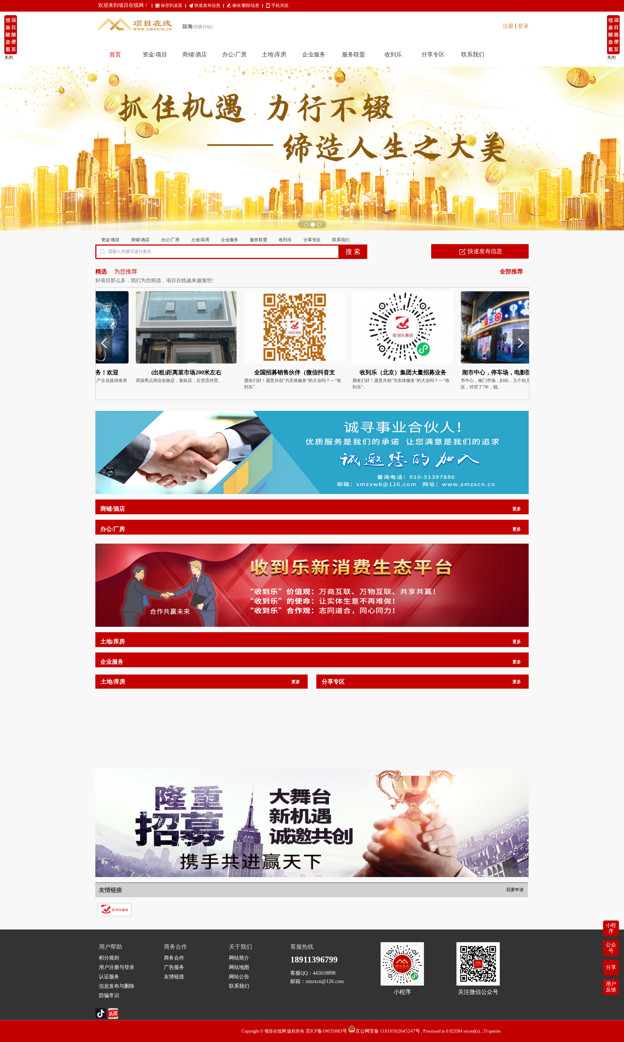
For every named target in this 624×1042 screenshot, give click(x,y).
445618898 (324, 973)
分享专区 (312, 239)
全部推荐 (511, 271)
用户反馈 (611, 986)
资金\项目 (110, 239)
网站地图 (239, 967)
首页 (115, 54)
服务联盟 (258, 239)
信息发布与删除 (116, 986)
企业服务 (229, 239)
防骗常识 (109, 995)
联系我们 (341, 239)
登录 (523, 26)
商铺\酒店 (140, 239)
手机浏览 (280, 5)
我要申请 (515, 889)
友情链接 (174, 976)
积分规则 (109, 958)
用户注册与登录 (116, 967)
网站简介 (239, 958)
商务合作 (174, 958)
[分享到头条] (113, 1017)
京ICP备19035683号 (326, 1031)
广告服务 (174, 967)
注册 (508, 26)
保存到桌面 (171, 5)
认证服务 (109, 976)
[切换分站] (202, 26)
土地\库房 (200, 239)
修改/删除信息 (245, 5)
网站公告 (239, 976)
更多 (516, 508)
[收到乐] (114, 906)
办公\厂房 (170, 239)
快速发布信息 (207, 5)
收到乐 (285, 239)
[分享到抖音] (100, 1017)
